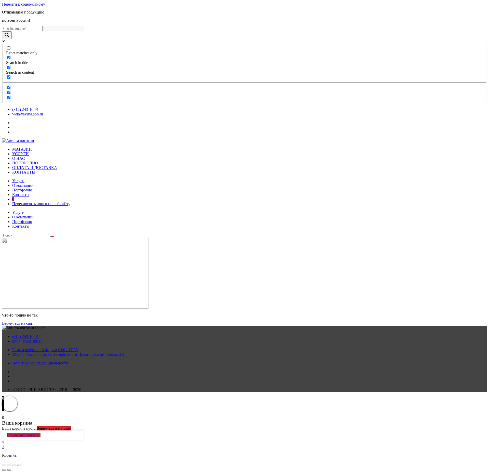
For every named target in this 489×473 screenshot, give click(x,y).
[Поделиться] (9, 465)
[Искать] (52, 236)
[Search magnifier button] (7, 35)
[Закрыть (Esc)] (4, 465)
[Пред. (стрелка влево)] (4, 470)
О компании (23, 185)
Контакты (20, 194)
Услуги (18, 181)
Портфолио (22, 190)
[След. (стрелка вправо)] (9, 470)
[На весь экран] (14, 465)
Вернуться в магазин (54, 428)
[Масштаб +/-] (19, 465)
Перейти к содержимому (23, 4)
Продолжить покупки (23, 435)
